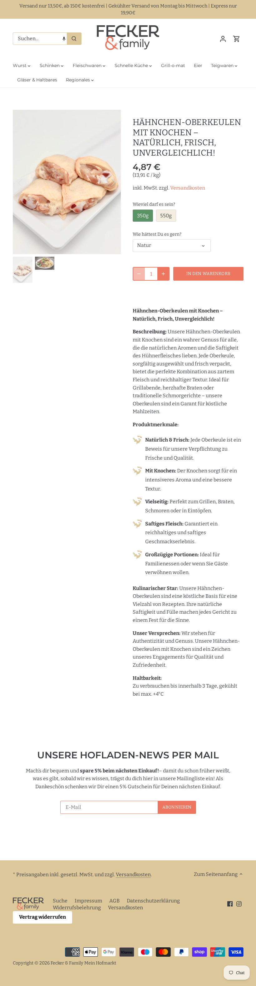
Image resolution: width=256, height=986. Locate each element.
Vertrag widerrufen (42, 917)
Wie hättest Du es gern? (157, 234)
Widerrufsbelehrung (77, 908)
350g (143, 216)
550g (166, 216)
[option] (67, 182)
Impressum (88, 901)
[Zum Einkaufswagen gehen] (236, 38)
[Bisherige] (28, 182)
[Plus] (163, 273)
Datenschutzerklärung (153, 901)
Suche (60, 901)
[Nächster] (105, 182)
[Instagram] (239, 903)
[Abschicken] (74, 39)
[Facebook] (230, 903)
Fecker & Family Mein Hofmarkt (83, 963)
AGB (114, 901)
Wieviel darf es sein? (154, 204)
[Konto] (223, 38)
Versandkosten (187, 188)
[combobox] (40, 39)
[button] (64, 39)
